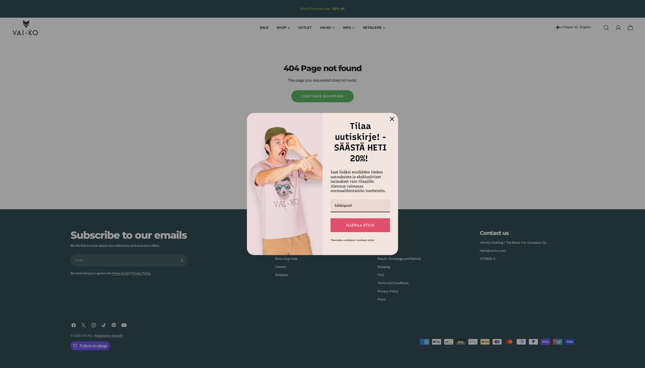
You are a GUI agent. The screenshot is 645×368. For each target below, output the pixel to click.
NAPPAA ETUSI (360, 225)
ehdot (371, 240)
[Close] (392, 119)
